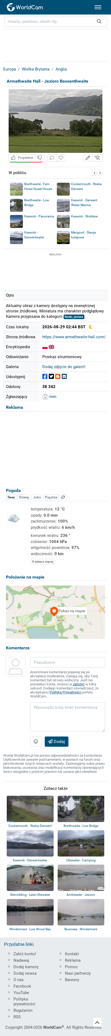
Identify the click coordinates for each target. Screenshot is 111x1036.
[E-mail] (64, 376)
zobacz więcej (43, 561)
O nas (18, 979)
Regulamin (22, 1010)
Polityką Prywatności (65, 692)
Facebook (22, 986)
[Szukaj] (99, 22)
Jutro (37, 497)
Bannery (72, 979)
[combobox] (55, 22)
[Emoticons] (35, 742)
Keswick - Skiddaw (84, 216)
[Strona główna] (25, 7)
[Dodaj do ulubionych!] (60, 157)
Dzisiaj (24, 497)
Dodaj (59, 741)
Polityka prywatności (24, 1001)
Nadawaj (21, 960)
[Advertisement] (55, 270)
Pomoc (71, 966)
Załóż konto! (24, 954)
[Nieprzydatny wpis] (39, 157)
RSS (17, 1016)
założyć (79, 684)
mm (52, 396)
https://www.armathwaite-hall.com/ (74, 336)
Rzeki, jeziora (74, 317)
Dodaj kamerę (26, 966)
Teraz (11, 497)
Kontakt (72, 954)
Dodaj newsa (25, 973)
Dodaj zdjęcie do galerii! (63, 366)
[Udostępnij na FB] (44, 376)
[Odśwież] (63, 497)
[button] (87, 157)
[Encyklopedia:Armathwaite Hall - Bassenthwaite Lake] (51, 346)
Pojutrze (51, 497)
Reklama (73, 960)
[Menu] (98, 7)
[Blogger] (57, 376)
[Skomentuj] (52, 157)
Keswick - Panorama (39, 216)
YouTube (21, 992)
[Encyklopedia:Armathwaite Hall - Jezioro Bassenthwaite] (45, 346)
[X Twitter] (51, 376)
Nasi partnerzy (78, 973)
